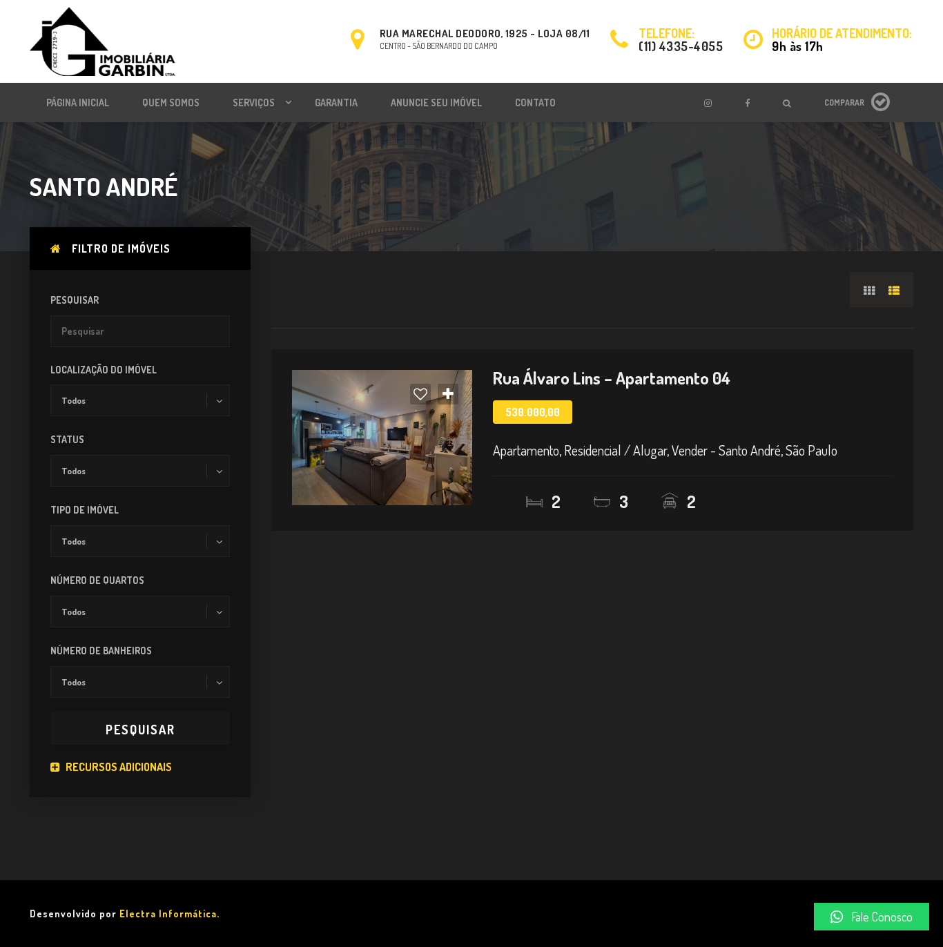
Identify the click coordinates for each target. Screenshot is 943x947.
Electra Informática (168, 913)
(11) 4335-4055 (681, 46)
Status (67, 439)
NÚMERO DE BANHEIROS (101, 650)
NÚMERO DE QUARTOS (97, 580)
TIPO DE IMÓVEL (84, 510)
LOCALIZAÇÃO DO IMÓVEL (103, 369)
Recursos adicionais (118, 767)
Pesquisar (74, 300)
